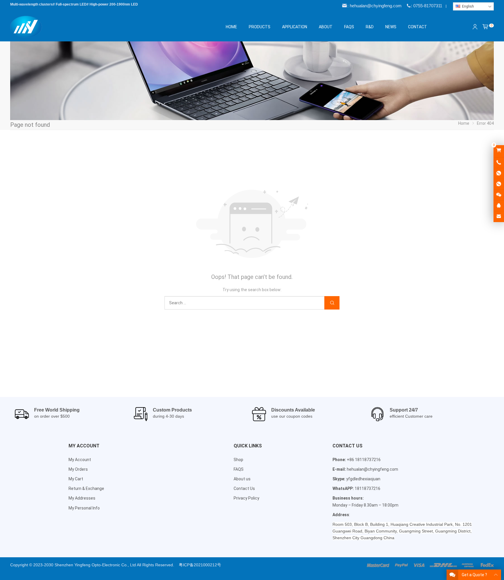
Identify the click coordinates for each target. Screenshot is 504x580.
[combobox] (473, 6)
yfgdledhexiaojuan (363, 479)
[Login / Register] (475, 27)
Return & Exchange (86, 488)
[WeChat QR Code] (499, 195)
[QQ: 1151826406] (499, 206)
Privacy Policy (246, 498)
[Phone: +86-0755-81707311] (499, 162)
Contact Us (244, 488)
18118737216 (367, 488)
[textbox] (473, 6)
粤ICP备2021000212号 (200, 565)
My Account (80, 459)
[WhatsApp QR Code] (499, 184)
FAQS (239, 469)
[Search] (332, 303)
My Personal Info (84, 508)
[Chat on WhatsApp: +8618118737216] (499, 173)
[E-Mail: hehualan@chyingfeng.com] (499, 216)
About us (242, 479)
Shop (238, 459)
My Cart (76, 479)
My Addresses (82, 498)
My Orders (78, 469)
